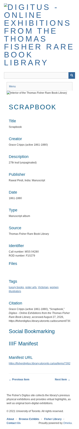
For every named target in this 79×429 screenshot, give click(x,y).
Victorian (43, 287)
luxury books (16, 287)
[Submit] (71, 75)
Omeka (67, 423)
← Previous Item (19, 379)
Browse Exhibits (29, 419)
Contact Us (14, 423)
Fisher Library (53, 419)
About (10, 419)
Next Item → (62, 379)
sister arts (31, 287)
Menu (12, 86)
